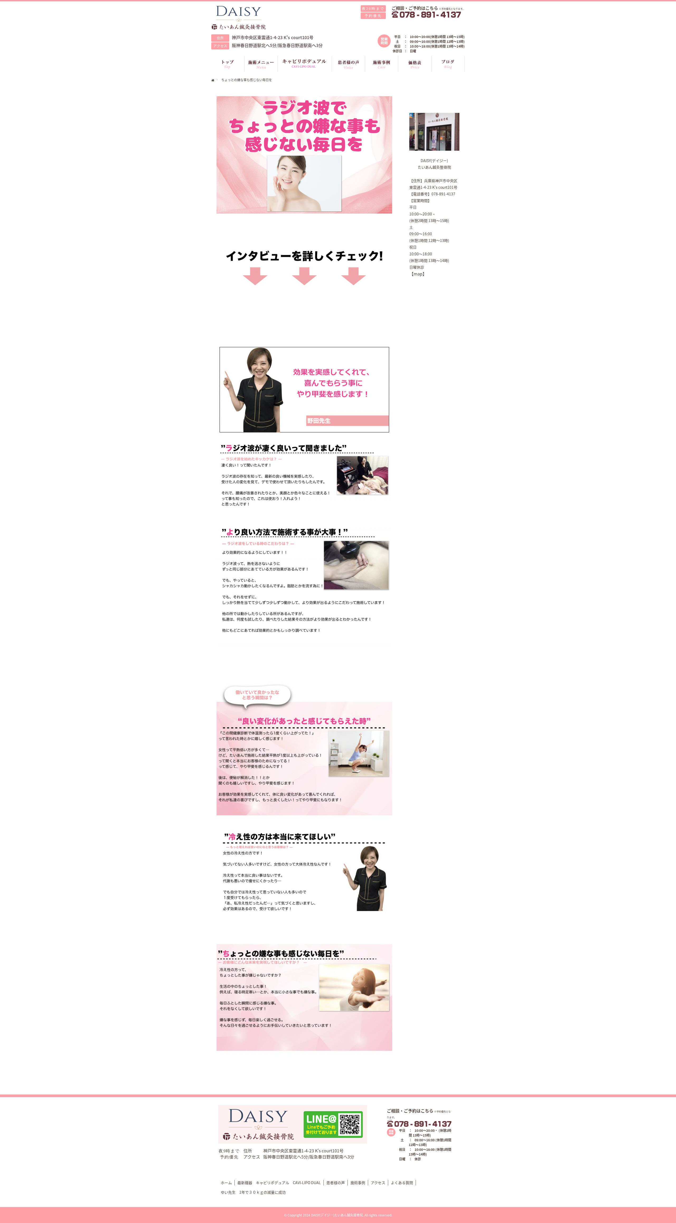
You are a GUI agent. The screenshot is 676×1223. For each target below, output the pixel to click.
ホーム (226, 1182)
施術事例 (357, 1182)
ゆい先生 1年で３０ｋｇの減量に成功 (253, 1192)
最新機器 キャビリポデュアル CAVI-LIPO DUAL (279, 1182)
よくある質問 (402, 1182)
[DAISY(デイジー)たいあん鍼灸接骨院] (239, 17)
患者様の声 (335, 1182)
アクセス (378, 1182)
